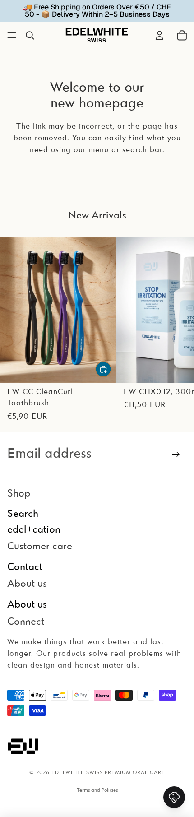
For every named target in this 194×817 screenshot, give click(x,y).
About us (27, 604)
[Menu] (11, 35)
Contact (24, 567)
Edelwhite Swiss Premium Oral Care (108, 772)
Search (22, 514)
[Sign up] (176, 454)
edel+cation (33, 530)
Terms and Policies (97, 790)
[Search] (30, 35)
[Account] (159, 35)
